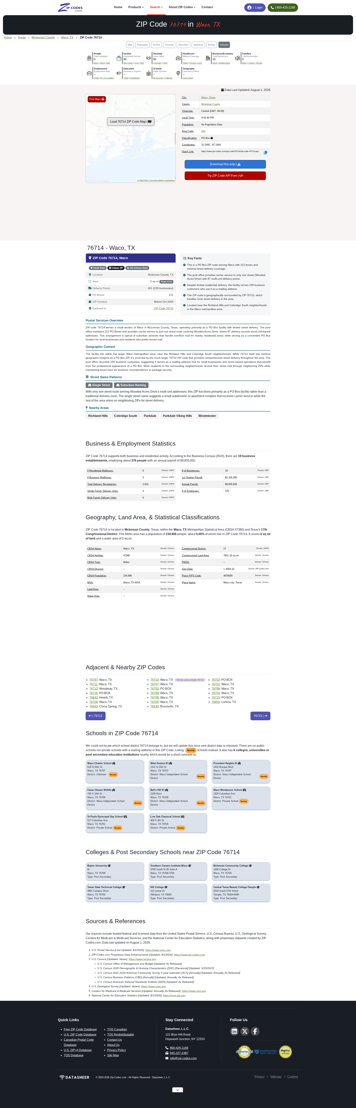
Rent (165, 63)
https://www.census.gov (142, 959)
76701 (216, 684)
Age (108, 63)
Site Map (113, 1055)
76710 (154, 679)
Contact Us (114, 1039)
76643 (93, 697)
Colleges (168, 78)
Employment (224, 63)
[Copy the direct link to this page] (265, 152)
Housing (169, 45)
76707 (154, 684)
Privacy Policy (116, 1050)
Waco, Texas (208, 97)
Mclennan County (210, 104)
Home (118, 7)
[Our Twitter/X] (244, 1031)
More (96, 63)
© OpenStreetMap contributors (161, 180)
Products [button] (134, 7)
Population (142, 45)
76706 (93, 702)
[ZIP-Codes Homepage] (74, 1077)
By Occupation (107, 78)
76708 (154, 697)
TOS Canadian (117, 1029)
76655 (216, 702)
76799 (216, 688)
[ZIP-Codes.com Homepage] (70, 7)
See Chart (128, 63)
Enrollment (135, 78)
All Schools (158, 78)
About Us (113, 1045)
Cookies (292, 1076)
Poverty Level (195, 63)
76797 (93, 679)
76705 (154, 702)
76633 (93, 706)
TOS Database (73, 1055)
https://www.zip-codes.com (189, 954)
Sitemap (275, 1076)
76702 (216, 679)
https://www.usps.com (158, 950)
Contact (207, 7)
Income (156, 45)
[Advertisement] (178, 210)
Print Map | (95, 99)
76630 (154, 706)
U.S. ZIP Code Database (80, 1034)
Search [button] (155, 7)
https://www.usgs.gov (153, 986)
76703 (154, 688)
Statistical (198, 45)
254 (203, 131)
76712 (93, 688)
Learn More (188, 78)
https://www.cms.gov (194, 990)
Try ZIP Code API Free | (223, 175)
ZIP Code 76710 (163, 308)
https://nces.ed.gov (174, 995)
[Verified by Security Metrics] (265, 1051)
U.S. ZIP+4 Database (78, 1050)
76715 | (259, 715)
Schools (224, 45)
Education (183, 45)
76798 (154, 693)
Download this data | (224, 164)
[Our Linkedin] (234, 1031)
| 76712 (97, 715)
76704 (216, 693)
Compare (157, 63)
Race (102, 63)
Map (130, 45)
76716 (93, 693)
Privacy (259, 1076)
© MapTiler (142, 180)
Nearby (211, 45)
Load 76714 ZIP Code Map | (129, 121)
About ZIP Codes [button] (181, 7)
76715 (216, 697)
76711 (93, 684)
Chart (185, 63)
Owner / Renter (255, 63)
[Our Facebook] (255, 1031)
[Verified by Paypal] (285, 1051)
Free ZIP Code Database (80, 1029)
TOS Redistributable (120, 1034)
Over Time (139, 63)
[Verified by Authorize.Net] (244, 1051)
